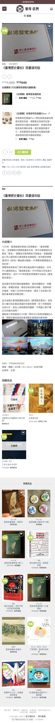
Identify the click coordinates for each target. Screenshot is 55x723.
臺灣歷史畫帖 (45, 167)
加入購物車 (22, 152)
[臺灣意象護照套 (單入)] (13, 544)
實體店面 (16, 710)
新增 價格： (33, 98)
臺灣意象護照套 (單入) (13, 563)
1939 (13, 167)
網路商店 (24, 710)
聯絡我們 (33, 712)
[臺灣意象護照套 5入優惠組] (39, 587)
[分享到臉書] (4, 173)
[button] (4, 9)
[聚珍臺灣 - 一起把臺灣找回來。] (27, 8)
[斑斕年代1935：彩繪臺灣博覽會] (13, 674)
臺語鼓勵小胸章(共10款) (39, 522)
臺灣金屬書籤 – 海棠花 (13, 522)
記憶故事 (33, 710)
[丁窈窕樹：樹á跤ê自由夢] (39, 631)
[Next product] (4, 77)
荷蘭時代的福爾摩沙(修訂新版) (13, 419)
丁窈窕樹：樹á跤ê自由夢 (39, 650)
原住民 (8, 160)
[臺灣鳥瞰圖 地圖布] (13, 631)
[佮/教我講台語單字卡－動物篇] (39, 674)
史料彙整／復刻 (18, 160)
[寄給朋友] (19, 173)
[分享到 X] (9, 173)
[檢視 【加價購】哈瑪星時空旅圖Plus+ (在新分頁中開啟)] (49, 113)
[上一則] (9, 77)
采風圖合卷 (33, 418)
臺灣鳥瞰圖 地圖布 (13, 649)
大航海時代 (13, 64)
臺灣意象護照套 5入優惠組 (39, 607)
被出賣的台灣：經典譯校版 (39, 564)
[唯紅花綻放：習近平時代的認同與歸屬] (13, 587)
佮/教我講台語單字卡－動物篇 (39, 693)
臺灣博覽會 (35, 167)
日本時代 (38, 160)
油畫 (28, 167)
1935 (8, 167)
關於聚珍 (7, 710)
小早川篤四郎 (20, 167)
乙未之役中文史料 (9, 464)
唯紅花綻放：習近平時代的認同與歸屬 (13, 607)
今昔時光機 (23, 712)
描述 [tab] (4, 189)
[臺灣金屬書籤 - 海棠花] (13, 503)
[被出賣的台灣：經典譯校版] (39, 544)
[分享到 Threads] (14, 173)
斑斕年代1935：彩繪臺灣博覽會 (13, 693)
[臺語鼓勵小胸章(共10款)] (39, 503)
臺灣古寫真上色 (44, 710)
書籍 (4, 64)
